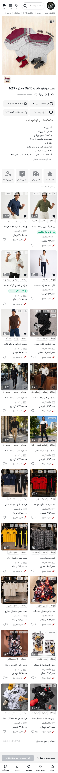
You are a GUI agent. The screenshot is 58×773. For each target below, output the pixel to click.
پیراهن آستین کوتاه (31, 220)
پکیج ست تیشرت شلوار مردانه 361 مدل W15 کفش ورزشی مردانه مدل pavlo (44, 451)
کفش (32, 445)
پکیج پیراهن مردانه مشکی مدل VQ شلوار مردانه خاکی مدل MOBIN (15, 451)
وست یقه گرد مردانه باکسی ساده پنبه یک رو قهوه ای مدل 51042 (15, 344)
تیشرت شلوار (42, 338)
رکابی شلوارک (42, 605)
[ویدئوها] (4, 5)
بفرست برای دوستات (24, 94)
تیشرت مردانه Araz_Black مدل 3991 (43, 719)
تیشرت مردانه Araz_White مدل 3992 (15, 719)
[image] (7, 79)
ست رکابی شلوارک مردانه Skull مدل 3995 (44, 665)
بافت (9, 13)
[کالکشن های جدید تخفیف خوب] (10, 5)
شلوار (45, 279)
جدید (39, 13)
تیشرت (44, 552)
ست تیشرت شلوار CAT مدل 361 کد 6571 (17, 558)
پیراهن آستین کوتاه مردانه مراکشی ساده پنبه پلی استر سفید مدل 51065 (15, 286)
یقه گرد (8, 338)
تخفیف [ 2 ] (28, 13)
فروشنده (40, 103)
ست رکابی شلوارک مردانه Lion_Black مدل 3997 (44, 612)
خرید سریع (18, 239)
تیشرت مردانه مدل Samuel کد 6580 (47, 558)
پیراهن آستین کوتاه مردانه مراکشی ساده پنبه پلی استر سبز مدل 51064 (43, 227)
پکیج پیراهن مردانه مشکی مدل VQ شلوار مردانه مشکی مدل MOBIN (15, 398)
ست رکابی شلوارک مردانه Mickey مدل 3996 (16, 665)
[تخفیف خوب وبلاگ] (16, 5)
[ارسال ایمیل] (47, 95)
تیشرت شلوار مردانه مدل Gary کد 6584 (16, 505)
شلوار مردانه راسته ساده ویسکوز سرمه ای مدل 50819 (44, 286)
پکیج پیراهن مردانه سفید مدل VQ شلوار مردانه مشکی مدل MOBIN (44, 398)
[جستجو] (25, 5)
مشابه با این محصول (45, 741)
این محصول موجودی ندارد (18, 758)
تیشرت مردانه (33, 552)
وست (16, 338)
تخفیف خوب (50, 13)
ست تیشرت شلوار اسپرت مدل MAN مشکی (44, 344)
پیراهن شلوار (34, 392)
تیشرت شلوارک (12, 605)
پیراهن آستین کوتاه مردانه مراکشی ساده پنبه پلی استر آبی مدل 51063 (15, 227)
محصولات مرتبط (47, 758)
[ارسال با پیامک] (41, 95)
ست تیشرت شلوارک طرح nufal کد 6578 (16, 612)
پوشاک (17, 13)
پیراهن (15, 220)
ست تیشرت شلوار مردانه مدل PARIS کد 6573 (44, 505)
